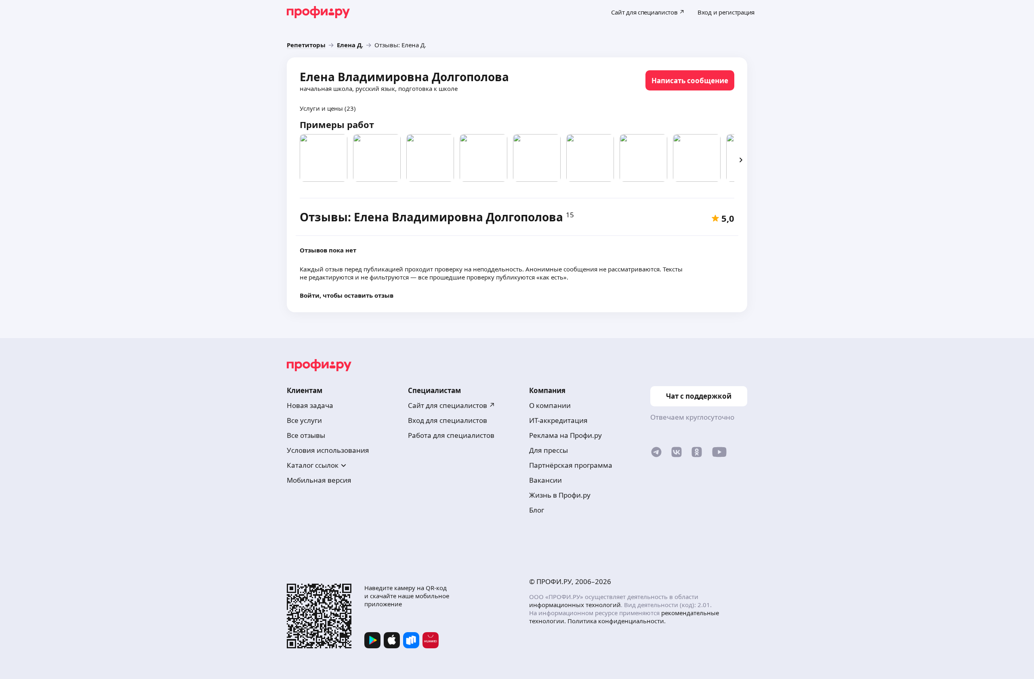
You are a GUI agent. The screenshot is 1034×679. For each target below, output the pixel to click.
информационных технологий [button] (575, 605)
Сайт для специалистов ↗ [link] (451, 405)
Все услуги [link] (304, 420)
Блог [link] (536, 510)
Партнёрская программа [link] (570, 465)
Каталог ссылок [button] (312, 465)
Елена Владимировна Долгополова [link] (404, 76)
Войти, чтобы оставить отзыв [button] (346, 295)
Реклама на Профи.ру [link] (565, 435)
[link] (306, 45)
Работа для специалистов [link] (451, 435)
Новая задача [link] (310, 405)
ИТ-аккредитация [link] (558, 420)
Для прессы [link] (548, 450)
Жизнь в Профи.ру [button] (560, 495)
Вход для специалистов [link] (447, 420)
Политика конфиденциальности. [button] (616, 621)
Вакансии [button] (545, 480)
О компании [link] (550, 405)
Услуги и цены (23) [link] (328, 108)
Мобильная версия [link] (319, 480)
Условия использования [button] (328, 450)
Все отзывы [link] (306, 435)
